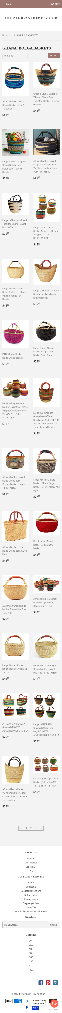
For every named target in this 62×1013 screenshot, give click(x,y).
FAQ (31, 871)
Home (5, 35)
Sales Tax (31, 907)
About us (31, 858)
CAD (31, 945)
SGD (31, 957)
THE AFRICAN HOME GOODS (31, 18)
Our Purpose (31, 862)
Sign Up (54, 925)
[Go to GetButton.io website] (54, 1010)
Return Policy (31, 895)
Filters (54, 55)
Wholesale (31, 886)
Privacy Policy (31, 899)
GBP (31, 953)
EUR (31, 940)
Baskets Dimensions (31, 891)
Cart (57, 4)
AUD (31, 949)
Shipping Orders (31, 903)
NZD (31, 965)
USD (31, 961)
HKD (31, 969)
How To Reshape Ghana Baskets (31, 911)
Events (31, 882)
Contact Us (31, 867)
